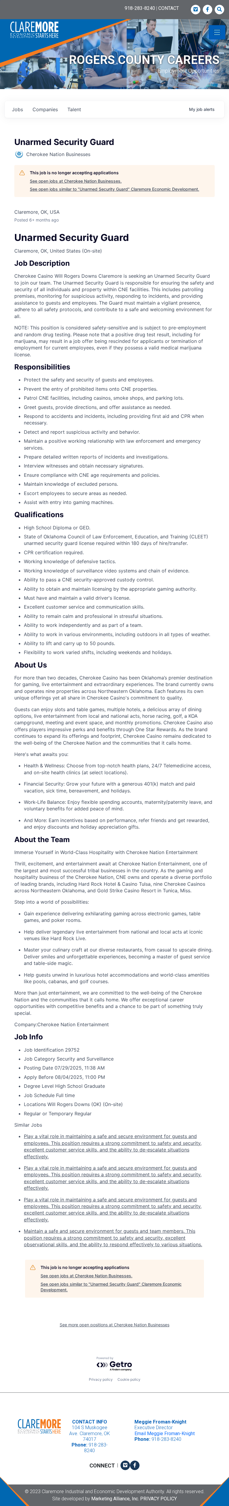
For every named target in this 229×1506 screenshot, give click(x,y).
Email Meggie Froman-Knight (164, 1433)
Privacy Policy (158, 1499)
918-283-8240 (140, 8)
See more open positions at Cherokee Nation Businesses (114, 1324)
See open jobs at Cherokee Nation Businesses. (76, 181)
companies (45, 109)
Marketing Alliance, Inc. (115, 1499)
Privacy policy (101, 1379)
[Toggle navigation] (217, 32)
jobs (17, 109)
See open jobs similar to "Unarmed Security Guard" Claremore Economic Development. (114, 189)
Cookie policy (128, 1379)
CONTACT (168, 8)
